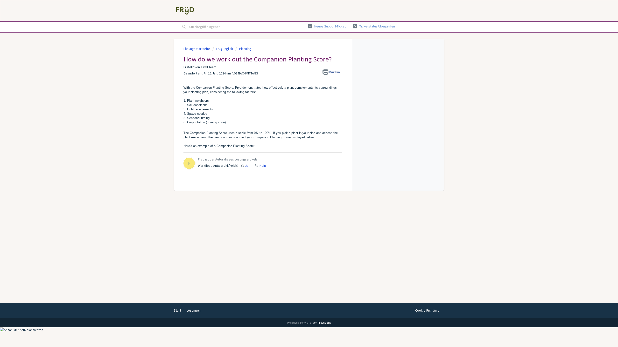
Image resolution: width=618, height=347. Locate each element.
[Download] (300, 112)
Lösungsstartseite (197, 49)
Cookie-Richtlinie (427, 310)
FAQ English (224, 49)
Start (177, 310)
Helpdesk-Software (299, 322)
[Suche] (184, 27)
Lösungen (194, 310)
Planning (245, 49)
